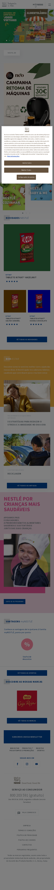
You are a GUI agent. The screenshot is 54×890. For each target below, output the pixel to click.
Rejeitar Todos (26, 170)
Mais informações (13, 156)
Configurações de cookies (26, 177)
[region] (27, 155)
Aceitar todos (27, 163)
